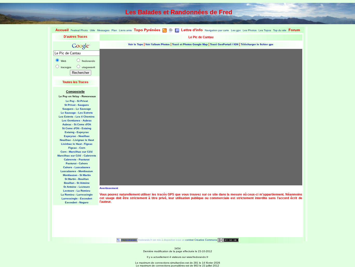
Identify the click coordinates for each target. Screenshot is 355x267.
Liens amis (125, 30)
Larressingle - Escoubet (77, 198)
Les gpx (236, 30)
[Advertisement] (73, 219)
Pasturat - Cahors (77, 163)
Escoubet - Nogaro (76, 202)
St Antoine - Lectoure (76, 186)
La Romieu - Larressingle (77, 194)
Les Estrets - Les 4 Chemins (77, 116)
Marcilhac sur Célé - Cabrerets (76, 155)
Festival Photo (79, 30)
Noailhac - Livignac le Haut (77, 140)
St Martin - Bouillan (77, 179)
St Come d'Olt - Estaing (76, 128)
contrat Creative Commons (201, 239)
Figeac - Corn (76, 147)
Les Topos (265, 30)
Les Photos (250, 30)
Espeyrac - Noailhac (77, 136)
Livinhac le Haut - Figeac (77, 143)
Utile (92, 30)
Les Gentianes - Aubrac (77, 120)
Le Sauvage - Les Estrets (77, 112)
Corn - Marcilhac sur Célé (77, 151)
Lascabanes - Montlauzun (77, 171)
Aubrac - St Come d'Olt (76, 124)
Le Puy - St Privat (77, 101)
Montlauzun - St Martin (77, 175)
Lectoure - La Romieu (76, 190)
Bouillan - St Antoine (77, 182)
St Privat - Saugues (76, 104)
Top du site (279, 30)
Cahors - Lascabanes (76, 167)
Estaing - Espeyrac (77, 132)
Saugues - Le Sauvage (76, 108)
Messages (103, 30)
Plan (114, 30)
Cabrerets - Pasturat (76, 159)
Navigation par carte (217, 30)
